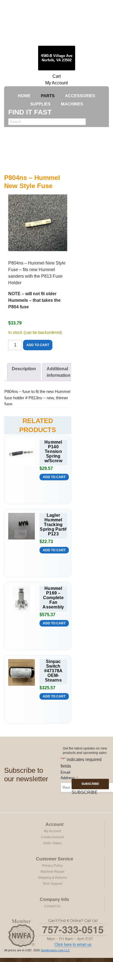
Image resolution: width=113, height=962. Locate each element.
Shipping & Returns (52, 877)
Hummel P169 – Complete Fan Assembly (53, 597)
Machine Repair (52, 871)
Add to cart (37, 345)
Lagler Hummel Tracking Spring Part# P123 (53, 524)
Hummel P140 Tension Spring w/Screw (53, 451)
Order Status (52, 843)
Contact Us (52, 906)
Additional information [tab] (58, 372)
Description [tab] (24, 368)
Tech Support (52, 883)
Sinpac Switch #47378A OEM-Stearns (53, 670)
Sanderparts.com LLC (55, 950)
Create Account (52, 837)
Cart (56, 76)
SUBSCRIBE (90, 783)
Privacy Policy (52, 865)
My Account (56, 83)
